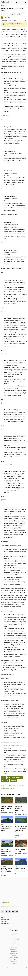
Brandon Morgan (19, 834)
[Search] (16, 2)
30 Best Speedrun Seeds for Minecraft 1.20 (7, 808)
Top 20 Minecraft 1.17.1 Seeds (20, 850)
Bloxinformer (14, 961)
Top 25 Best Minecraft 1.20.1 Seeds (6, 851)
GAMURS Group (24, 967)
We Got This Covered (14, 945)
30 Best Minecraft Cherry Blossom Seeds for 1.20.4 (6, 870)
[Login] (25, 2)
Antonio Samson (5, 873)
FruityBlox (14, 959)
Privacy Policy (4, 921)
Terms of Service (5, 919)
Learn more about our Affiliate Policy (7, 788)
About (2, 917)
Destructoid (14, 947)
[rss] (2, 911)
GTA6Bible (14, 963)
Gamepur (14, 937)
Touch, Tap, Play (14, 957)
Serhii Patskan (4, 812)
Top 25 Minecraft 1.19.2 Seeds (20, 869)
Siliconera (14, 943)
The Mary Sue (14, 955)
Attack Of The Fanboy (14, 939)
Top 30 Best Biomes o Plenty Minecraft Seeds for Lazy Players (21, 829)
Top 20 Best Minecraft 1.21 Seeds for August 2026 (20, 809)
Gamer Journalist (14, 949)
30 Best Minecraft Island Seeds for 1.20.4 (6, 828)
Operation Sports (14, 953)
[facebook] (13, 911)
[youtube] (16, 911)
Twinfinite (14, 935)
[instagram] (6, 911)
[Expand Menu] (22, 2)
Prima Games (14, 941)
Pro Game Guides (14, 933)
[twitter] (9, 911)
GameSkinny (14, 951)
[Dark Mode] (19, 2)
